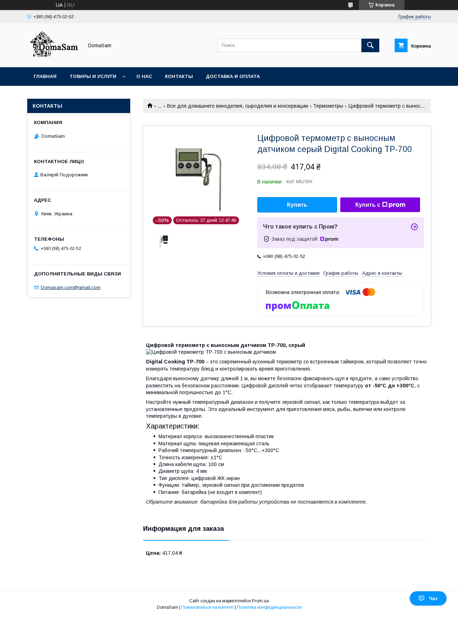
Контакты (179, 76)
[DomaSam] (53, 58)
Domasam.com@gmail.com (71, 287)
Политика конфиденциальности (269, 607)
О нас (144, 76)
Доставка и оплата (233, 76)
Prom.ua (260, 600)
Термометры (328, 106)
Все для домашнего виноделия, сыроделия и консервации (237, 106)
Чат (433, 598)
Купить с (367, 205)
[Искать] (370, 45)
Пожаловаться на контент (207, 607)
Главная (45, 76)
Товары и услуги (92, 76)
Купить (297, 205)
